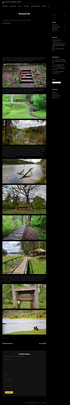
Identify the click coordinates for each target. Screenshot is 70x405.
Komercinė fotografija (35, 6)
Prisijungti (54, 92)
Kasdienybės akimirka (56, 26)
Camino (19, 6)
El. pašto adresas (9, 380)
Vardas (7, 375)
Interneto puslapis (8, 386)
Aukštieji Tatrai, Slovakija (56, 40)
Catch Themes (44, 402)
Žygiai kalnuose (5, 6)
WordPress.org (55, 97)
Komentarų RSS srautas (56, 95)
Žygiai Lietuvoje (13, 6)
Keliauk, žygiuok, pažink (32, 402)
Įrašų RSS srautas (55, 94)
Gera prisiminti (26, 6)
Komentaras (8, 359)
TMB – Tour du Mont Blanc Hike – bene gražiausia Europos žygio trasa (58, 61)
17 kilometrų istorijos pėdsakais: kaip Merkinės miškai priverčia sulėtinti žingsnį (58, 45)
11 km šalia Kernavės (56, 41)
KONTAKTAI (44, 6)
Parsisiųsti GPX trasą (6, 23)
